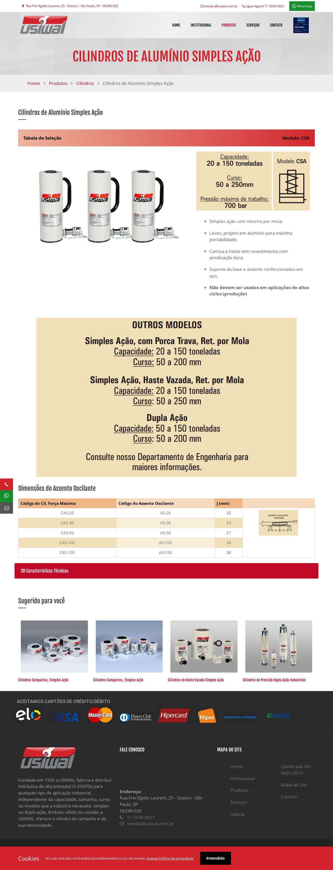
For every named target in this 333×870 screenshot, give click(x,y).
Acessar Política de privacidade (170, 858)
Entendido (215, 858)
